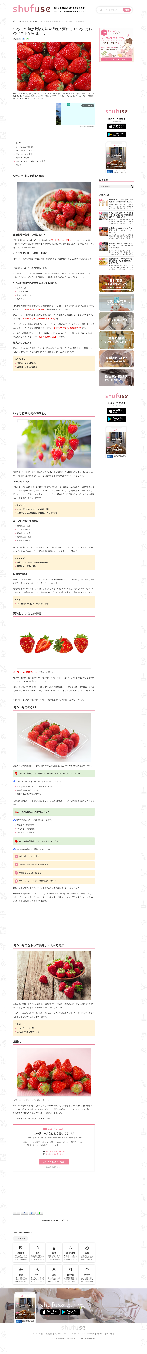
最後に (18, 165)
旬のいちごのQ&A (22, 158)
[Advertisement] (32, 119)
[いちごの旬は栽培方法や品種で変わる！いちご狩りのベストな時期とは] (23, 39)
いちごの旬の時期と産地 (25, 147)
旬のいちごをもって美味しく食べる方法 (30, 161)
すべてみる (20, 1238)
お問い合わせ (109, 1334)
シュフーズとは (38, 1334)
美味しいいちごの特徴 (24, 154)
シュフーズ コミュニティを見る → (53, 1162)
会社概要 (100, 1334)
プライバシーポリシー (62, 1334)
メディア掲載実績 (88, 1334)
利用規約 (49, 1334)
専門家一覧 (75, 1334)
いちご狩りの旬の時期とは (25, 150)
